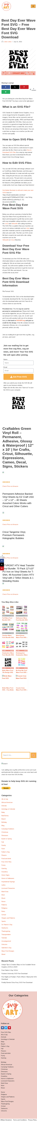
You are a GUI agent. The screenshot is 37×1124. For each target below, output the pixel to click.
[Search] (34, 755)
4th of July (4, 799)
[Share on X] (15, 87)
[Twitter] (5, 1027)
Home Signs (5, 875)
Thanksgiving (5, 931)
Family (3, 845)
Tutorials (4, 938)
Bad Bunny (5, 815)
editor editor (8, 41)
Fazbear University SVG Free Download (14, 973)
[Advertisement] (18, 730)
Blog (2, 825)
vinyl (27, 228)
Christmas (4, 832)
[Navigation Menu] (33, 6)
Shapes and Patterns (8, 918)
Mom (3, 895)
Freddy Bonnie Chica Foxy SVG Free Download (16, 982)
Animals (4, 806)
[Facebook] (2, 1027)
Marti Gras (4, 891)
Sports (3, 921)
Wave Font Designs (7, 951)
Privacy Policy (32, 1120)
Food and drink (6, 858)
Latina (3, 885)
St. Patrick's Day (6, 924)
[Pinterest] (9, 1027)
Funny (3, 865)
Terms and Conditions (20, 1120)
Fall (2, 842)
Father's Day (5, 852)
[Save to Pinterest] (24, 87)
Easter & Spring (6, 839)
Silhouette (5, 240)
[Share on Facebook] (5, 87)
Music (3, 898)
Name (5, 359)
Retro (3, 911)
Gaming (4, 868)
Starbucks (4, 928)
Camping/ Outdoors (7, 829)
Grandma (4, 872)
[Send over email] (5, 92)
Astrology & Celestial (8, 809)
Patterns (4, 905)
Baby (3, 812)
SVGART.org (20, 320)
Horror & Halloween (7, 878)
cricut (6, 223)
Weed (3, 954)
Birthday (4, 822)
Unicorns (4, 944)
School (3, 914)
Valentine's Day (6, 947)
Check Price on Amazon (10, 486)
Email (5, 367)
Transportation (6, 934)
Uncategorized (6, 941)
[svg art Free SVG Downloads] (6, 6)
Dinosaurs (4, 835)
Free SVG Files (6, 862)
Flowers (4, 855)
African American (7, 802)
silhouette (15, 223)
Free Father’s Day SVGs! (9, 970)
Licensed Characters (8, 888)
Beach (3, 819)
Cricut (13, 240)
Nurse (3, 901)
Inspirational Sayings (8, 881)
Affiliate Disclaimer (6, 1120)
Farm (3, 848)
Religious (4, 908)
